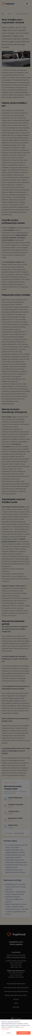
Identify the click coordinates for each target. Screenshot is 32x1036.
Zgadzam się (23, 1033)
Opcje (8, 1033)
